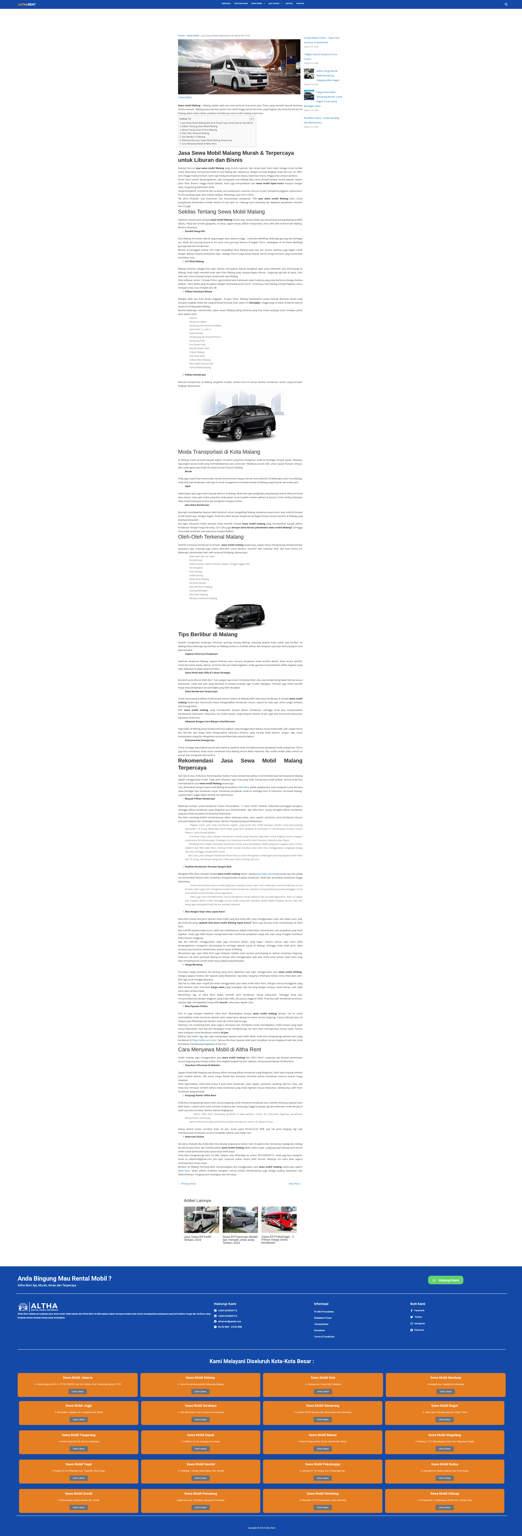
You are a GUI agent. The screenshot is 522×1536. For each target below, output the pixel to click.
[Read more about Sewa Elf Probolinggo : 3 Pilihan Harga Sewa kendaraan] (279, 1219)
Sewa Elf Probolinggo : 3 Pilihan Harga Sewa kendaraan (277, 1239)
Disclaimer (319, 1330)
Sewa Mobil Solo (323, 1378)
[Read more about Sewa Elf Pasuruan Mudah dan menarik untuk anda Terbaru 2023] (240, 1219)
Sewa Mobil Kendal (201, 1464)
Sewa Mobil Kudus (444, 1464)
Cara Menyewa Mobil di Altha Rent (199, 143)
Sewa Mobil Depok (200, 1435)
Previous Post (187, 1183)
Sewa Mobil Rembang (323, 1493)
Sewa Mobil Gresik (78, 1493)
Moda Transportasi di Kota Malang (199, 129)
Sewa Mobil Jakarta (77, 1378)
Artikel (289, 3)
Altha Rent (243, 787)
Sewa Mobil (185, 97)
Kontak (300, 3)
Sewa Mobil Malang (200, 1378)
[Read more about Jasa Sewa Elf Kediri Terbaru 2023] (201, 1219)
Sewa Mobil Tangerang (78, 1435)
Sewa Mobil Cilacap (444, 1493)
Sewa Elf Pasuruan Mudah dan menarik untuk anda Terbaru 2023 (240, 1239)
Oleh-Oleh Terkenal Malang (195, 133)
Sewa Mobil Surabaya (201, 1406)
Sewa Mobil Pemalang (200, 1493)
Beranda (226, 3)
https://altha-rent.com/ (204, 1040)
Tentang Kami (241, 3)
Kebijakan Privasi (323, 1318)
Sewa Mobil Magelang (444, 1435)
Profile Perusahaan (324, 1311)
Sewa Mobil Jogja (79, 1406)
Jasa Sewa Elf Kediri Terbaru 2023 (197, 1238)
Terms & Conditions (324, 1336)
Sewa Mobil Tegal (79, 1464)
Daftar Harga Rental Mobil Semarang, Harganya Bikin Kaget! (328, 75)
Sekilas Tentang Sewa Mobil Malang (199, 126)
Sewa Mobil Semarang (322, 1406)
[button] (506, 4)
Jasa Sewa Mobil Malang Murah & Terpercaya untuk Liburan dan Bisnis (217, 122)
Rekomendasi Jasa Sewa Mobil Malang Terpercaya (207, 140)
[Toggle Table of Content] (250, 119)
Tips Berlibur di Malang (193, 136)
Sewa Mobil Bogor (444, 1406)
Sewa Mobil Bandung (445, 1378)
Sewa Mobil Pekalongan (322, 1464)
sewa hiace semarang (267, 873)
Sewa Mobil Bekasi (323, 1435)
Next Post (295, 1183)
